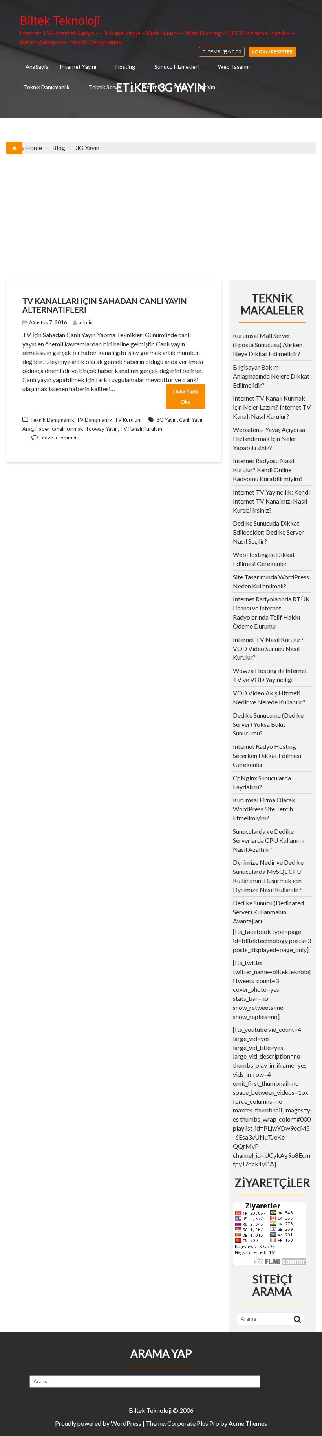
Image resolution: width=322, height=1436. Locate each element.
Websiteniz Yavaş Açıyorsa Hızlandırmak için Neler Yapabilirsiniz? (269, 438)
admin (86, 322)
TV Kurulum (128, 420)
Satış (179, 87)
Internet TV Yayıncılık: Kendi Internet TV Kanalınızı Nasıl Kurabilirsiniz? (271, 501)
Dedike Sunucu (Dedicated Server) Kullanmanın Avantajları (268, 912)
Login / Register (272, 52)
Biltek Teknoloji (60, 20)
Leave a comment (60, 437)
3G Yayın (166, 420)
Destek (152, 87)
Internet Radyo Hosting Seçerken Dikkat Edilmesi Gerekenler (267, 755)
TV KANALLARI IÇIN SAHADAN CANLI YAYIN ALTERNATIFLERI (104, 305)
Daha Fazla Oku (185, 396)
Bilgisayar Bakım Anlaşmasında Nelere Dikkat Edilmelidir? (271, 376)
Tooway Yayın (102, 429)
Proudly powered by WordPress (98, 1423)
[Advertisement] (161, 213)
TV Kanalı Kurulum (141, 429)
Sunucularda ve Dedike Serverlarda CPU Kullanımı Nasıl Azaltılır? (268, 840)
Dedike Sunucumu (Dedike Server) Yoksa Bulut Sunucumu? (268, 724)
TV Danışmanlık (94, 420)
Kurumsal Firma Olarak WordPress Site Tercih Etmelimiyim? (264, 809)
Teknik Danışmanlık (47, 87)
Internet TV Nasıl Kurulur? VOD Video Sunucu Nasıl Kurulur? (268, 648)
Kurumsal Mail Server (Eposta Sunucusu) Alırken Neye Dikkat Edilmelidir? (267, 344)
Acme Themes (248, 1423)
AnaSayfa (37, 66)
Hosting (125, 66)
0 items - (222, 52)
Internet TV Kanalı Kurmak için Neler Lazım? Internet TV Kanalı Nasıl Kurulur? (272, 407)
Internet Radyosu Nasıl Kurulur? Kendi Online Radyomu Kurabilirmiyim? (268, 469)
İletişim (206, 87)
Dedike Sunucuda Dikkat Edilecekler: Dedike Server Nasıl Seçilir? (268, 532)
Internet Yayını (78, 66)
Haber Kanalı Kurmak (59, 429)
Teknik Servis (105, 87)
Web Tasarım (234, 66)
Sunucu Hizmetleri (176, 66)
